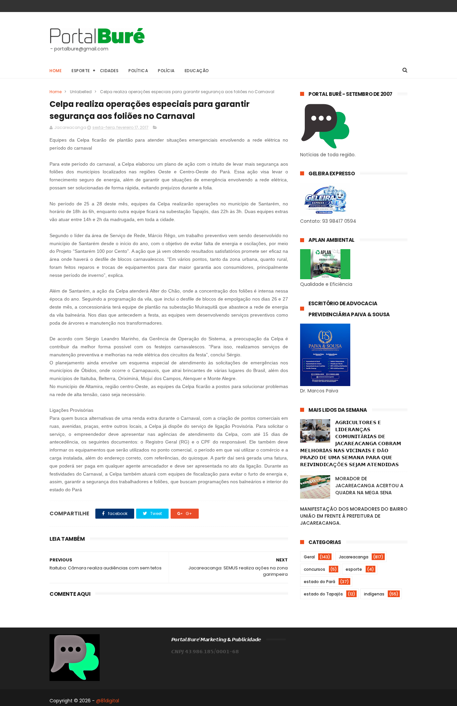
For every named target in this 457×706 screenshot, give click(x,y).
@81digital (107, 700)
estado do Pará (319, 581)
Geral (309, 557)
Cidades (109, 70)
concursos (314, 569)
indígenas (374, 594)
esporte (354, 569)
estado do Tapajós (323, 594)
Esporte (81, 70)
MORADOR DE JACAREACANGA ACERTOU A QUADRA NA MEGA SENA (369, 485)
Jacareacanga (353, 557)
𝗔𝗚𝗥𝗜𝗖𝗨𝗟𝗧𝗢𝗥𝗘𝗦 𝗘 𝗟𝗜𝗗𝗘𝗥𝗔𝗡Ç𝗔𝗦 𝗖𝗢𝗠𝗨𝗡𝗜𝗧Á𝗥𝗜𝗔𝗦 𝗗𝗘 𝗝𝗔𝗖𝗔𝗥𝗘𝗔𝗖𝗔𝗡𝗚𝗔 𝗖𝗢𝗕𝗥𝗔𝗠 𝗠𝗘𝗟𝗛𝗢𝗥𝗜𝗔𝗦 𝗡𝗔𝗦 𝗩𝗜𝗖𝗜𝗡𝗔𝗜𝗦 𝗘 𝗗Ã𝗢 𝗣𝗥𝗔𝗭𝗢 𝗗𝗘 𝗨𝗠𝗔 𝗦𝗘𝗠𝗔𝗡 (350, 443)
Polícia (166, 70)
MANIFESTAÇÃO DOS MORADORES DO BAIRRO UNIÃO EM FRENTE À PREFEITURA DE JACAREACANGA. (353, 516)
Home (56, 70)
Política (138, 70)
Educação (197, 70)
